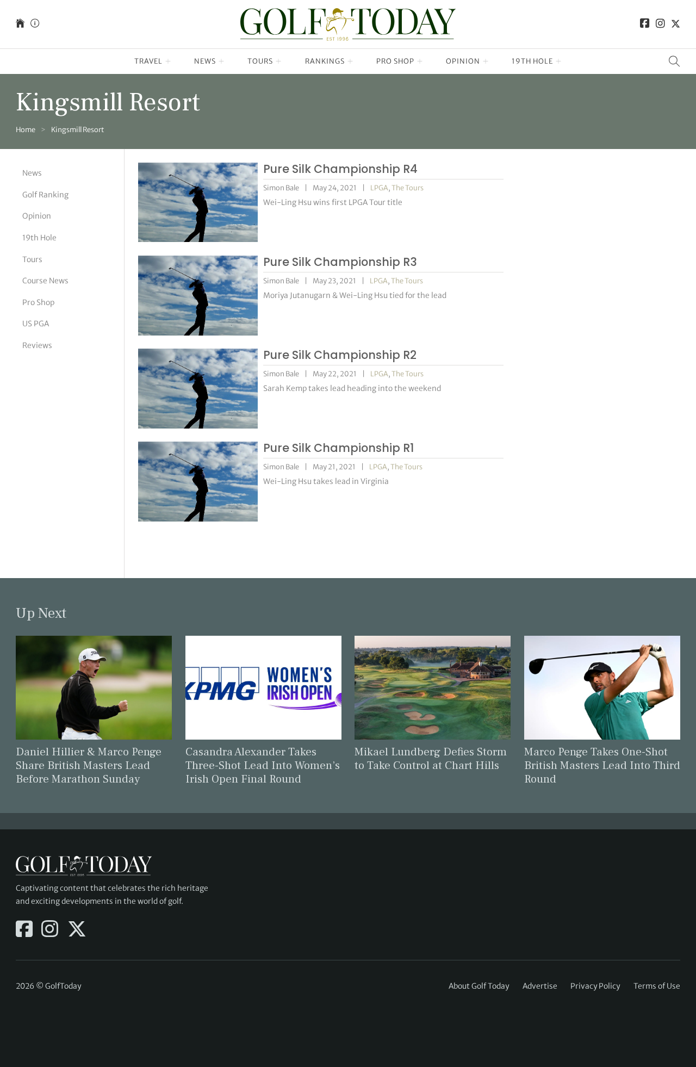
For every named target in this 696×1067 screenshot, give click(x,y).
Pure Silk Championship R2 (340, 355)
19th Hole (532, 61)
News (205, 61)
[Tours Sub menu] (279, 61)
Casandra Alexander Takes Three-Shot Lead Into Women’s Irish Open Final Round (262, 765)
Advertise (540, 986)
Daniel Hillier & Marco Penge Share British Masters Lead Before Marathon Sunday (88, 765)
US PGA (35, 323)
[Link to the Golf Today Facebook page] (645, 24)
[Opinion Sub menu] (486, 61)
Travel (148, 61)
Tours (260, 61)
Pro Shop (395, 61)
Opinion (463, 61)
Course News (45, 280)
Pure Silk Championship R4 (340, 169)
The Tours (407, 188)
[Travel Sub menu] (168, 61)
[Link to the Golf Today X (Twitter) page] (675, 24)
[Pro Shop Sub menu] (420, 61)
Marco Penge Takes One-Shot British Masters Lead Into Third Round (602, 765)
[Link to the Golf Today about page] (34, 24)
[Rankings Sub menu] (350, 61)
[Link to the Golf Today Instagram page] (660, 24)
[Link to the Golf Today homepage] (20, 24)
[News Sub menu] (222, 61)
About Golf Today (479, 986)
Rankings (325, 61)
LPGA (379, 188)
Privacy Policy (595, 986)
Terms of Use (656, 986)
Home (25, 129)
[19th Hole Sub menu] (559, 61)
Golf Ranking (45, 194)
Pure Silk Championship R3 (340, 262)
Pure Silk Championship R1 (338, 448)
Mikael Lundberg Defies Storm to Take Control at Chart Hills (431, 759)
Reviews (37, 345)
